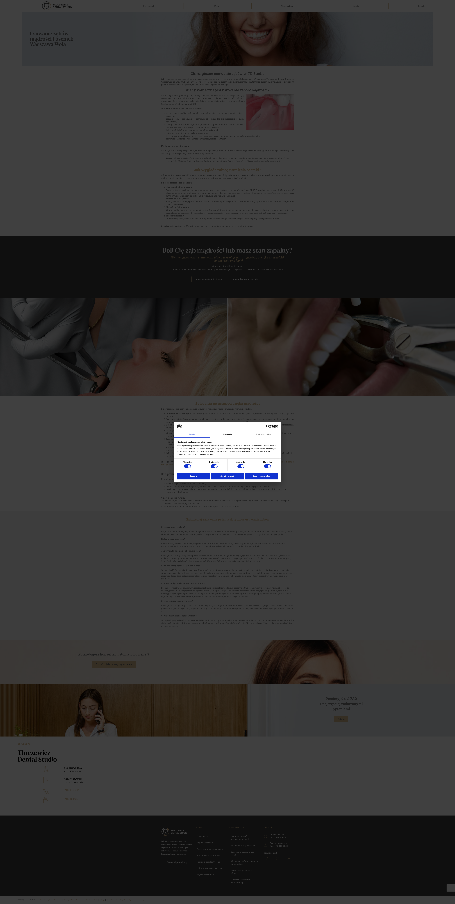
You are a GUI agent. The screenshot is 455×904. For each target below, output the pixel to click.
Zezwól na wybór (228, 476)
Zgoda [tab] (192, 434)
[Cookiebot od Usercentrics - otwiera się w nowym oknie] (267, 426)
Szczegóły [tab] (227, 434)
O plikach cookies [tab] (263, 434)
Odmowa (193, 476)
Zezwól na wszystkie (261, 476)
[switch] (214, 466)
